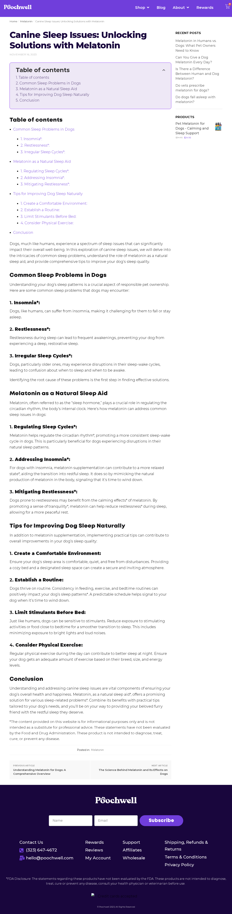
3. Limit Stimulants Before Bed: (48, 216)
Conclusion (29, 100)
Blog (161, 7)
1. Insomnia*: (31, 139)
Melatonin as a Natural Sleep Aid (48, 89)
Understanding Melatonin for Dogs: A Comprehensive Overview (39, 771)
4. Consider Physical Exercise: (47, 223)
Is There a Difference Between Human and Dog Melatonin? (197, 74)
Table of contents (34, 77)
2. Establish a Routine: (40, 210)
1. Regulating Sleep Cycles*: (45, 171)
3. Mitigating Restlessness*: (45, 184)
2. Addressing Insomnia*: (43, 177)
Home (13, 21)
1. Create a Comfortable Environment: (54, 203)
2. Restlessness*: (35, 145)
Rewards (204, 7)
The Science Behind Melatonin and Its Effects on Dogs (133, 771)
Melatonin (26, 21)
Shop (140, 7)
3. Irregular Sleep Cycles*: (43, 152)
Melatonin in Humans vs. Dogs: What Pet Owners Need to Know (196, 45)
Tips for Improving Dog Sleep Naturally (54, 95)
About (179, 7)
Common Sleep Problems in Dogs (50, 83)
